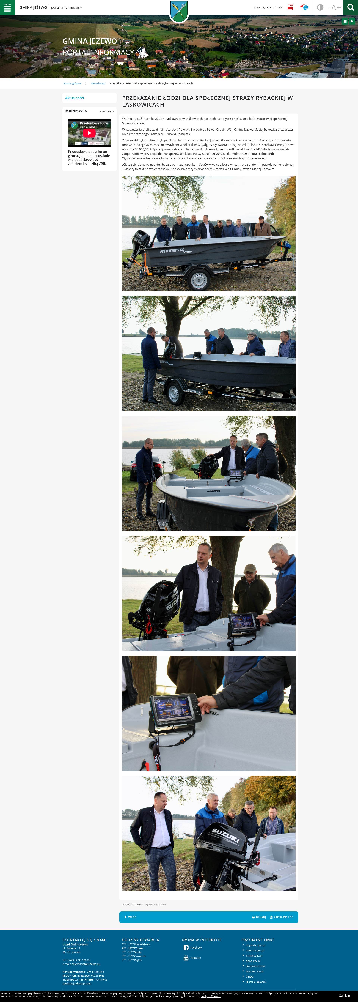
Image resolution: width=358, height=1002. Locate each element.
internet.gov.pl (255, 950)
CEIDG (250, 976)
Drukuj (261, 917)
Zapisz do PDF (283, 917)
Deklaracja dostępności (76, 983)
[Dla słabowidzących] (319, 7)
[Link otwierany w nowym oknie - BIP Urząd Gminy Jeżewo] (291, 7)
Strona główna (72, 83)
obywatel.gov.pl (255, 945)
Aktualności (98, 83)
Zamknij (344, 995)
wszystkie (105, 111)
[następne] (352, 21)
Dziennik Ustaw (255, 966)
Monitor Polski (255, 971)
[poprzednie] (345, 21)
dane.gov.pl (253, 961)
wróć (132, 917)
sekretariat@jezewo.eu (86, 964)
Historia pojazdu (256, 982)
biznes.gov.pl (254, 955)
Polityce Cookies (211, 996)
